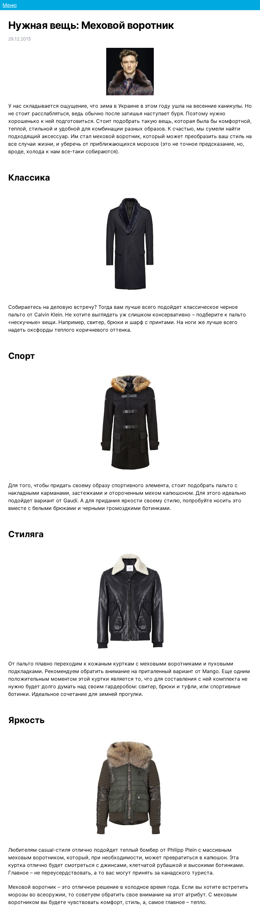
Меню (10, 5)
